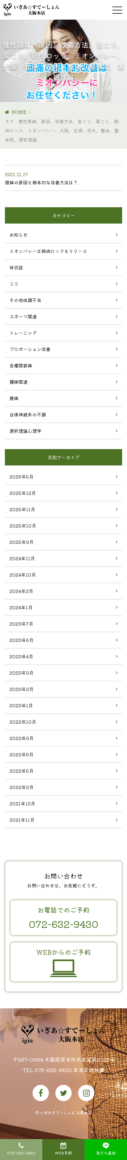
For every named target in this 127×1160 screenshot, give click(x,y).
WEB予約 (63, 1152)
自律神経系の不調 (27, 414)
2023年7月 (21, 623)
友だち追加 (106, 1152)
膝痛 (14, 398)
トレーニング (23, 332)
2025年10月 (22, 525)
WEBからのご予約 (63, 952)
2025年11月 (22, 509)
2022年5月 (21, 770)
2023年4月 (21, 656)
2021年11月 (22, 819)
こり (14, 283)
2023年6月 (21, 640)
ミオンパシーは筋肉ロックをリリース (48, 251)
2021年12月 (22, 803)
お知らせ (18, 234)
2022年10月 (22, 721)
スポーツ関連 (23, 316)
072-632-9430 (21, 1152)
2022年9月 (21, 738)
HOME (18, 112)
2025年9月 (21, 542)
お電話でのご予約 (63, 918)
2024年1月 (21, 607)
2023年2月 (21, 689)
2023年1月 (21, 705)
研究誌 (16, 267)
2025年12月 (22, 493)
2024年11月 (22, 558)
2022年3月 (21, 787)
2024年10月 (22, 574)
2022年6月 (21, 754)
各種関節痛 (20, 365)
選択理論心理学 (25, 431)
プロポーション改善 (29, 349)
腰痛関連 (18, 381)
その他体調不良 (25, 300)
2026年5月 (21, 476)
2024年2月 (21, 591)
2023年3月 (21, 672)
